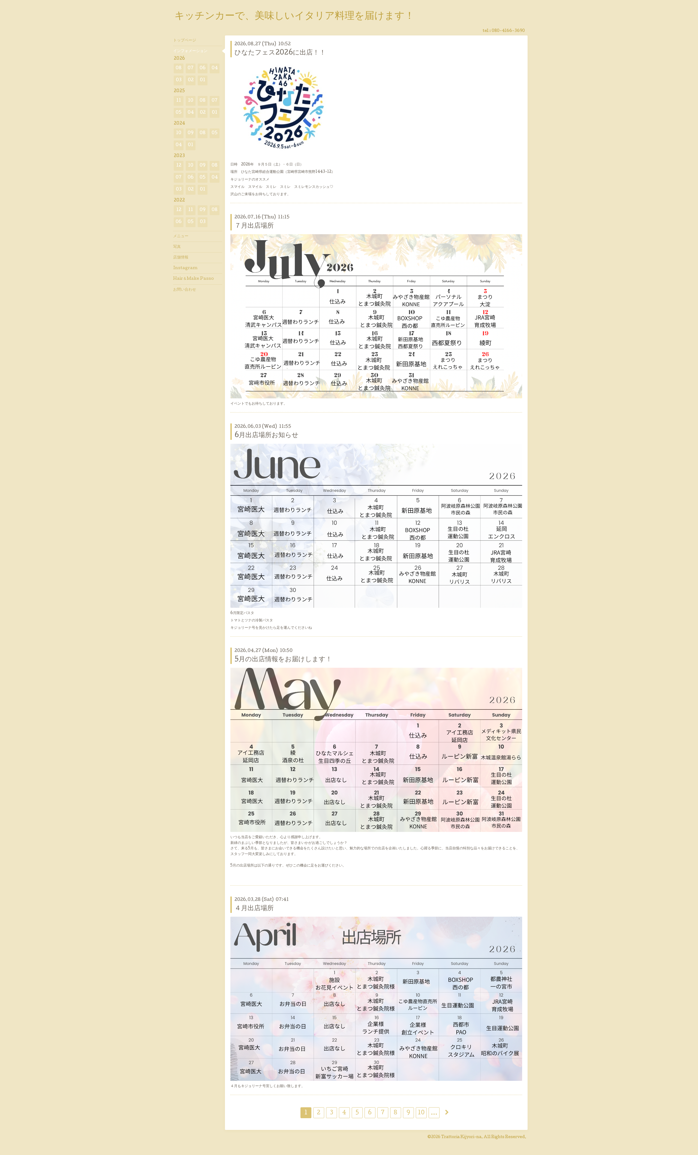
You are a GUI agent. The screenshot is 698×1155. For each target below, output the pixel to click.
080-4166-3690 (508, 31)
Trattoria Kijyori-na (461, 1137)
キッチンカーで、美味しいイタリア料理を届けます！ (294, 16)
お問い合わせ (184, 290)
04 (215, 68)
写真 (177, 247)
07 (191, 68)
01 (202, 80)
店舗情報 (180, 257)
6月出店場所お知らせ (266, 435)
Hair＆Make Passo (193, 279)
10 (421, 1113)
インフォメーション (190, 51)
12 (178, 165)
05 (179, 112)
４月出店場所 (254, 908)
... (434, 1113)
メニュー (180, 236)
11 (178, 100)
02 (191, 80)
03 (179, 80)
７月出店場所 (254, 226)
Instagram (185, 268)
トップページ (184, 40)
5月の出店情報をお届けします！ (283, 659)
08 (179, 68)
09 (191, 133)
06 (203, 68)
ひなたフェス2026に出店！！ (280, 53)
